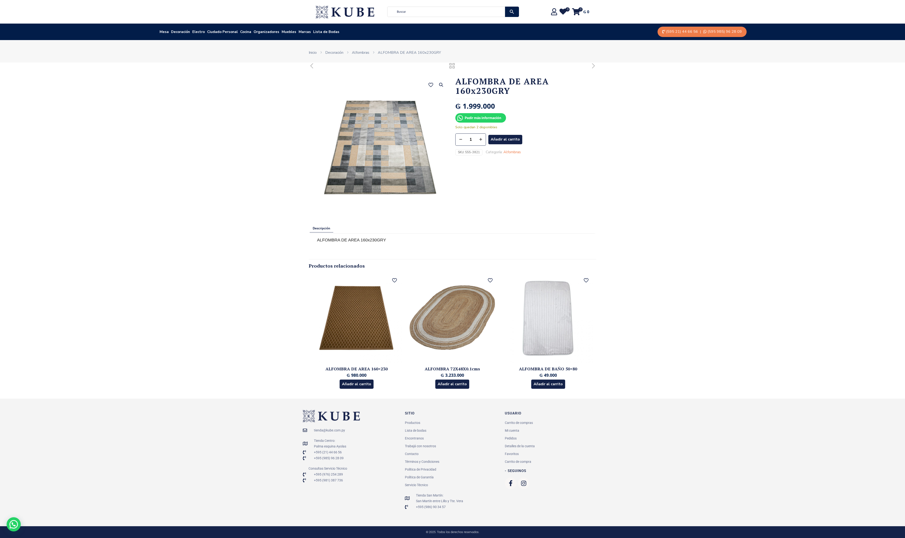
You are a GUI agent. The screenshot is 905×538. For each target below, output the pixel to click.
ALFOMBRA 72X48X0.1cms (452, 369)
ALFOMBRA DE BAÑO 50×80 (548, 369)
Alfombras (360, 52)
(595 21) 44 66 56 (682, 31)
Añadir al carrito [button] (356, 384)
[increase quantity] (481, 140)
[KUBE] (345, 12)
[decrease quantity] (461, 140)
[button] (441, 85)
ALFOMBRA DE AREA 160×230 (356, 369)
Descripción (321, 228)
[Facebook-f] (511, 483)
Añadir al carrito (505, 139)
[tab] (321, 228)
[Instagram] (524, 483)
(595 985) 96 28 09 (725, 31)
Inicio (313, 52)
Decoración (334, 52)
